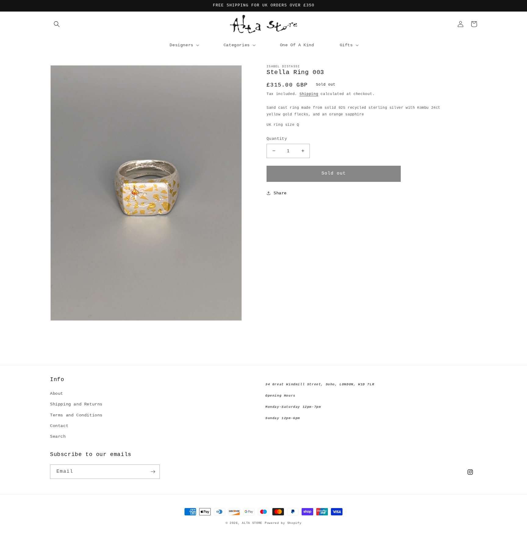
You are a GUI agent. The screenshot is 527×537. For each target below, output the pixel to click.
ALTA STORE (252, 523)
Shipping (308, 94)
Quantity (277, 138)
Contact (59, 425)
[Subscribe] (153, 472)
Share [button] (280, 193)
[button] (56, 24)
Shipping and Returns (76, 404)
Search (58, 436)
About (56, 393)
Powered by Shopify (283, 523)
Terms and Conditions (76, 415)
